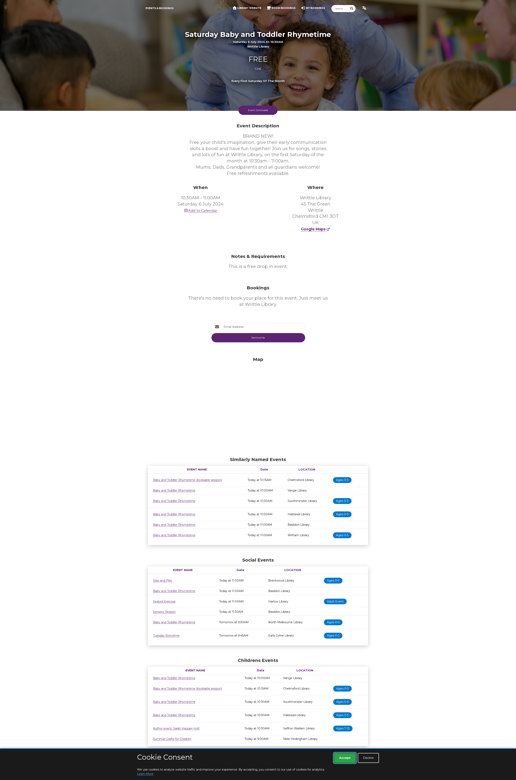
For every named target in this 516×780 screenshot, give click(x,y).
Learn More (145, 774)
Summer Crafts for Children (172, 739)
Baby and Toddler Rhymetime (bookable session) (187, 480)
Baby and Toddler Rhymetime (174, 490)
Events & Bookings (160, 8)
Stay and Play (162, 580)
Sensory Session (164, 612)
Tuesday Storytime (166, 635)
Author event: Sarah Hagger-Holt (176, 728)
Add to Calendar (202, 210)
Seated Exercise (164, 601)
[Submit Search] (352, 8)
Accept (345, 758)
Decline (368, 758)
